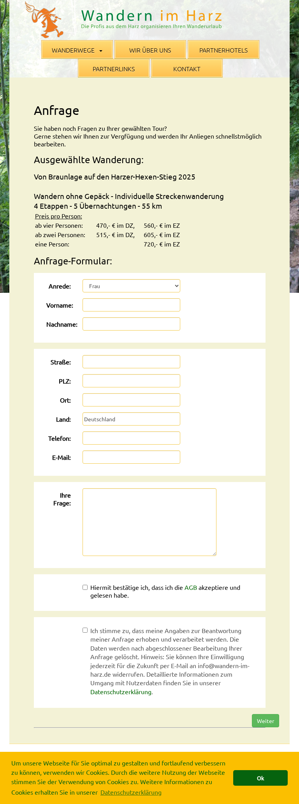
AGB (191, 587)
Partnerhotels (223, 50)
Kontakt (187, 68)
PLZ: (65, 381)
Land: (63, 419)
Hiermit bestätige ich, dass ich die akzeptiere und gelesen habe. (165, 591)
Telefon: (59, 438)
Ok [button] (260, 777)
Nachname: (61, 324)
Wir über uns (150, 50)
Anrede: (60, 286)
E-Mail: (61, 457)
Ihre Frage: (62, 499)
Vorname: (59, 305)
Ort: (65, 400)
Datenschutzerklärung (120, 691)
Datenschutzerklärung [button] (131, 792)
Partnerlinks (114, 68)
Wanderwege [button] (74, 50)
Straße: (61, 362)
